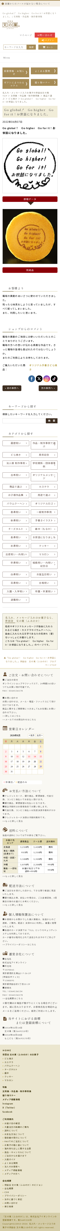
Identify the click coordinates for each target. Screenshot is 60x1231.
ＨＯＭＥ (6, 1050)
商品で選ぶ (16, 487)
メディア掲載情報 (11, 1100)
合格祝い (44, 583)
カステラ (44, 487)
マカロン (44, 554)
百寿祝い (16, 583)
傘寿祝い (16, 520)
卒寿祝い (16, 563)
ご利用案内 (8, 1119)
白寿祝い (16, 574)
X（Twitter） (9, 1108)
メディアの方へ (12, 1174)
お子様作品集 (16, 495)
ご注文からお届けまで (15, 1156)
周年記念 (44, 455)
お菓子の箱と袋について (16, 1145)
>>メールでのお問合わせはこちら (19, 720)
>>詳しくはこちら (11, 716)
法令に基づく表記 (13, 1199)
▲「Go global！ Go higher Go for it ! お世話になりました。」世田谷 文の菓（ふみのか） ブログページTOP (30, 661)
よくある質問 (42, 71)
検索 (31, 47)
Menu (6, 57)
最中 (6, 1073)
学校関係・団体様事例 (44, 465)
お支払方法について (14, 1134)
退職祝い (16, 600)
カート (49, 47)
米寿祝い (16, 546)
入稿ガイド (10, 1160)
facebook (7, 1112)
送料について (11, 1131)
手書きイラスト (44, 520)
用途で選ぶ (44, 495)
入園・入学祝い (16, 591)
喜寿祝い (16, 512)
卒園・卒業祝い (44, 591)
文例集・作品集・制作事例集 (16, 1091)
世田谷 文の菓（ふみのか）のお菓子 (20, 1055)
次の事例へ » (48, 388)
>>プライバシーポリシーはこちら (19, 945)
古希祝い (16, 475)
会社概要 (6, 1181)
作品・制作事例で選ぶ (44, 445)
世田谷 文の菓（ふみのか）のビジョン (23, 1185)
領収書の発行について (15, 1138)
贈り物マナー (42, 82)
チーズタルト (16, 529)
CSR (6, 1192)
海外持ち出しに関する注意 (17, 1149)
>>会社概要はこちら (12, 999)
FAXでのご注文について (16, 1141)
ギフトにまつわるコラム (14, 84)
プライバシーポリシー (15, 1196)
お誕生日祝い (44, 574)
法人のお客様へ (12, 1167)
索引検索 (8, 1207)
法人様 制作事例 (15, 463)
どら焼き (16, 455)
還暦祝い (16, 443)
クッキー (44, 546)
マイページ (26, 35)
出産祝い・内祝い (16, 554)
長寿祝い (16, 537)
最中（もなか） (44, 529)
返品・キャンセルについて (17, 1152)
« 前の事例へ (12, 388)
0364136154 (15, 991)
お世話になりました (44, 537)
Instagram (7, 1104)
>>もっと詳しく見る (12, 821)
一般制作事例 (44, 512)
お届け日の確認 (12, 1123)
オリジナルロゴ (44, 504)
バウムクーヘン (16, 504)
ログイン (49, 40)
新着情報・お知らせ (14, 72)
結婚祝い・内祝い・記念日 (44, 564)
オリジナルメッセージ (44, 477)
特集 (4, 1087)
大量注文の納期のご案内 (16, 1127)
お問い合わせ (44, 35)
